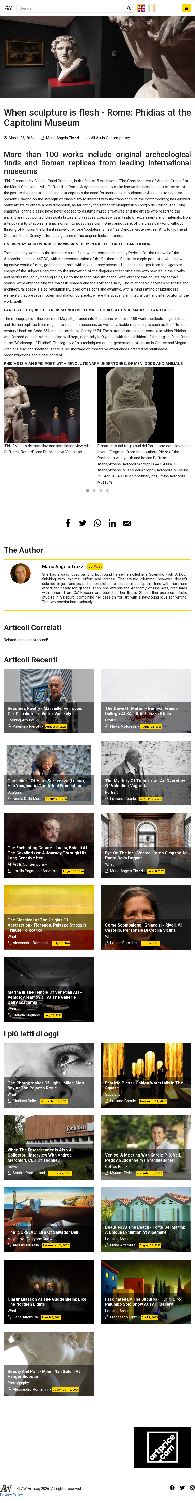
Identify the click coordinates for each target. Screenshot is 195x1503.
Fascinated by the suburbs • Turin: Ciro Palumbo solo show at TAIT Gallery (143, 1302)
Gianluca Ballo (24, 1101)
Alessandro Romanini (30, 943)
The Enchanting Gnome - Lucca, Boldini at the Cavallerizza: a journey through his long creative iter (47, 852)
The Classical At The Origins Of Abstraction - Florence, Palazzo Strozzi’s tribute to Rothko (47, 925)
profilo (110, 720)
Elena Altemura (122, 1245)
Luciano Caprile (123, 798)
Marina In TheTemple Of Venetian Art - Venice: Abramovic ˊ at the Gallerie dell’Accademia (45, 997)
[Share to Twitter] (82, 523)
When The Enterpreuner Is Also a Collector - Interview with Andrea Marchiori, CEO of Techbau (40, 1155)
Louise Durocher (124, 943)
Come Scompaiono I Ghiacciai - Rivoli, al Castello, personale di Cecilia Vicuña (143, 928)
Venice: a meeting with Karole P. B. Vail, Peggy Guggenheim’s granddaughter (143, 1158)
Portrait (111, 792)
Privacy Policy (11, 1495)
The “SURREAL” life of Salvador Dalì (43, 1232)
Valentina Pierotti (27, 726)
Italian (152, 8)
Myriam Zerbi (121, 1173)
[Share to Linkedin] (112, 523)
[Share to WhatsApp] (97, 523)
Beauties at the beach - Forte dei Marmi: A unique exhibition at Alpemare (145, 1230)
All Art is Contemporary (110, 138)
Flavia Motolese (123, 726)
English (141, 8)
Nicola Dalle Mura (27, 798)
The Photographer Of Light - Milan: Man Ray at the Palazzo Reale (46, 1085)
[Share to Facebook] (68, 523)
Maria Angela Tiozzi (62, 138)
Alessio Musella (26, 1245)
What (109, 864)
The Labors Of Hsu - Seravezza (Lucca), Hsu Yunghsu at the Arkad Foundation (46, 783)
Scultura (14, 792)
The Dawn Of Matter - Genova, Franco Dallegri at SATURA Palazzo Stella (141, 711)
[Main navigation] (186, 8)
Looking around (21, 720)
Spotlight (112, 1094)
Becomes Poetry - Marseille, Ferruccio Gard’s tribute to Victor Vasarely (45, 711)
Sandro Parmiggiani (29, 1173)
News (12, 1166)
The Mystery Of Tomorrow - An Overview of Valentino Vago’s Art (145, 783)
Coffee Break (116, 1166)
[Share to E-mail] (127, 523)
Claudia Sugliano (26, 1015)
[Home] (10, 8)
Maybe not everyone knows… (32, 1239)
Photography (18, 1383)
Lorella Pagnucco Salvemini (35, 871)
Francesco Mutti (123, 1317)
